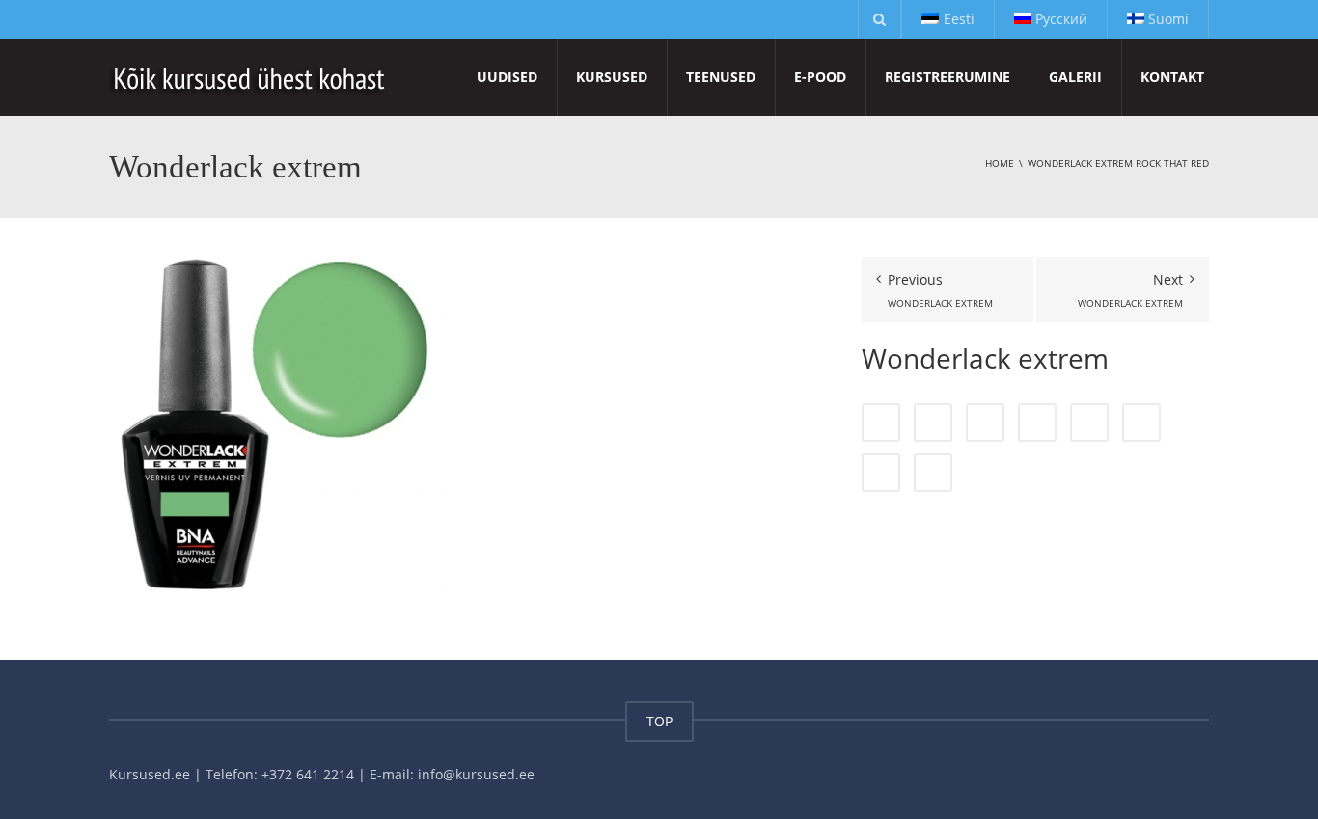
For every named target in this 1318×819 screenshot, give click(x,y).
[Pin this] (1141, 422)
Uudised (507, 77)
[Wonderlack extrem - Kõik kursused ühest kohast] (250, 77)
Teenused (720, 77)
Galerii (1075, 77)
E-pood (820, 77)
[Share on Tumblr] (1037, 422)
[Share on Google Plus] (1089, 422)
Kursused (611, 77)
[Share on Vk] (881, 472)
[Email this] (933, 472)
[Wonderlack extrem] (278, 424)
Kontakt (1172, 77)
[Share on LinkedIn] (985, 422)
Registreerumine (947, 77)
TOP (659, 721)
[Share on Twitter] (933, 422)
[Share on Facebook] (881, 422)
